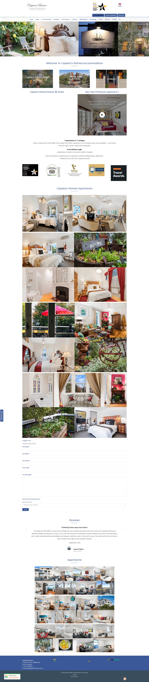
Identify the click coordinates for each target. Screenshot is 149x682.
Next (122, 529)
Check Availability (111, 15)
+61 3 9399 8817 (98, 15)
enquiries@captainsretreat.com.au (33, 668)
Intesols (76, 676)
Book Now (121, 15)
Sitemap (74, 674)
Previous (26, 529)
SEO (72, 676)
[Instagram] (124, 678)
